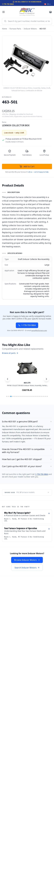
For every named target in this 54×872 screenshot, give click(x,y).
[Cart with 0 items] (50, 11)
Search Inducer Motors (26, 567)
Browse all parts (9, 353)
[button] (6, 396)
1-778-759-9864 (8, 4)
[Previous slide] (7, 379)
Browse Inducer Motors (25, 560)
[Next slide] (46, 379)
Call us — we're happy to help (38, 172)
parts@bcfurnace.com (39, 330)
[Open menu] (3, 11)
